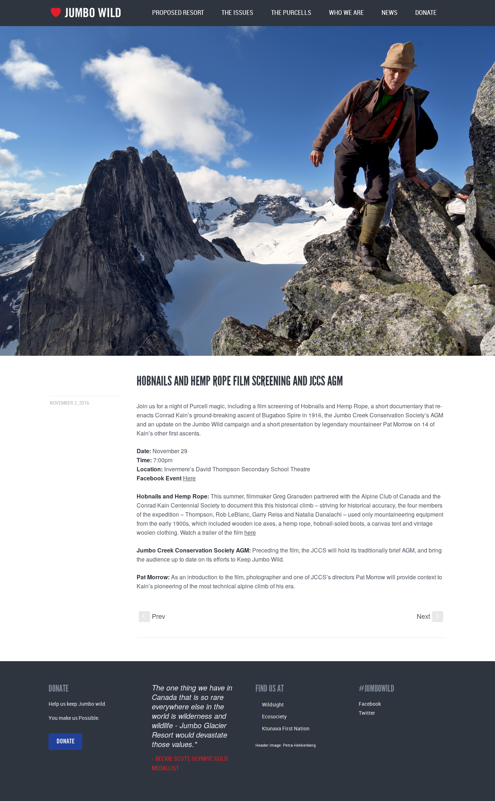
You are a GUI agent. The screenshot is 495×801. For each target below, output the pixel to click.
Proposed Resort (178, 12)
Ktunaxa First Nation (285, 728)
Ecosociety (274, 716)
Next (429, 616)
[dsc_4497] (247, 191)
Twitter (367, 712)
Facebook (370, 703)
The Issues (237, 12)
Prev (153, 616)
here (250, 532)
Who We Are (346, 12)
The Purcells (291, 12)
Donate (426, 12)
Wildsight (273, 704)
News (390, 12)
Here (189, 478)
